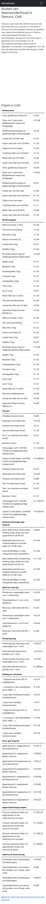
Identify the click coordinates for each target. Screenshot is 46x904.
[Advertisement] (23, 79)
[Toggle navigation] (41, 3)
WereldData (7, 3)
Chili (16, 26)
